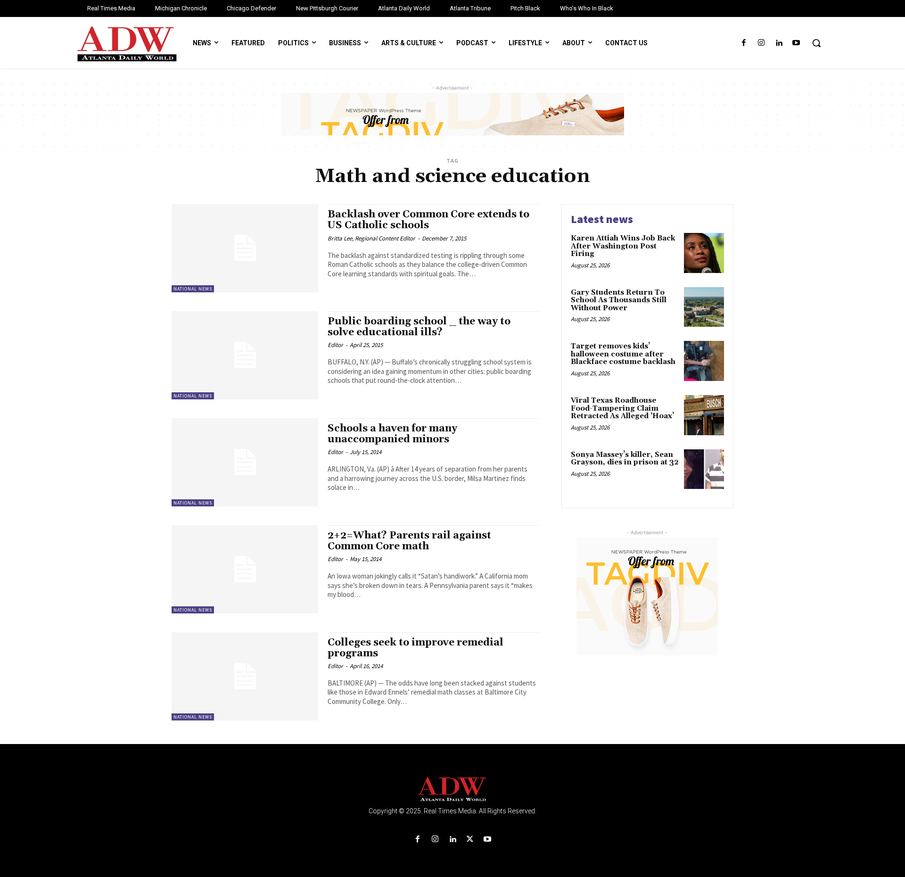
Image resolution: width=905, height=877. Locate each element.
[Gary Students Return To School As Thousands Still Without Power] (704, 307)
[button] (816, 43)
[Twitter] (470, 839)
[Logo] (452, 789)
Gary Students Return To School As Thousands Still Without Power (618, 300)
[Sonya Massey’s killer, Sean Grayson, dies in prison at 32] (704, 469)
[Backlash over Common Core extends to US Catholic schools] (245, 248)
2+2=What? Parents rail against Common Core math (409, 541)
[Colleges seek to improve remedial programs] (245, 676)
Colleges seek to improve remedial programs (415, 648)
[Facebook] (743, 43)
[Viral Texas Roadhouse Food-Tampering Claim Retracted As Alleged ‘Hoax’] (704, 415)
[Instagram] (761, 43)
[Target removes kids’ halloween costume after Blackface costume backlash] (704, 361)
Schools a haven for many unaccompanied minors (392, 434)
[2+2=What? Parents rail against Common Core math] (245, 569)
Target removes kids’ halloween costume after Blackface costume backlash (623, 354)
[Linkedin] (779, 43)
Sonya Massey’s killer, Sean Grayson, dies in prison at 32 (625, 458)
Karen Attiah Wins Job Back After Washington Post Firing (623, 246)
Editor (335, 345)
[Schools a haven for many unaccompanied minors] (245, 462)
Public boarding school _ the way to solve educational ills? (419, 327)
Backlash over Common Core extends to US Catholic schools (428, 220)
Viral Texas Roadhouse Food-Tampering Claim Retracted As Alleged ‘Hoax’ (622, 408)
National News (192, 289)
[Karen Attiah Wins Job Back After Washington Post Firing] (704, 253)
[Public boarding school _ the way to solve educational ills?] (245, 355)
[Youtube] (796, 43)
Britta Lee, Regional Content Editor (371, 238)
